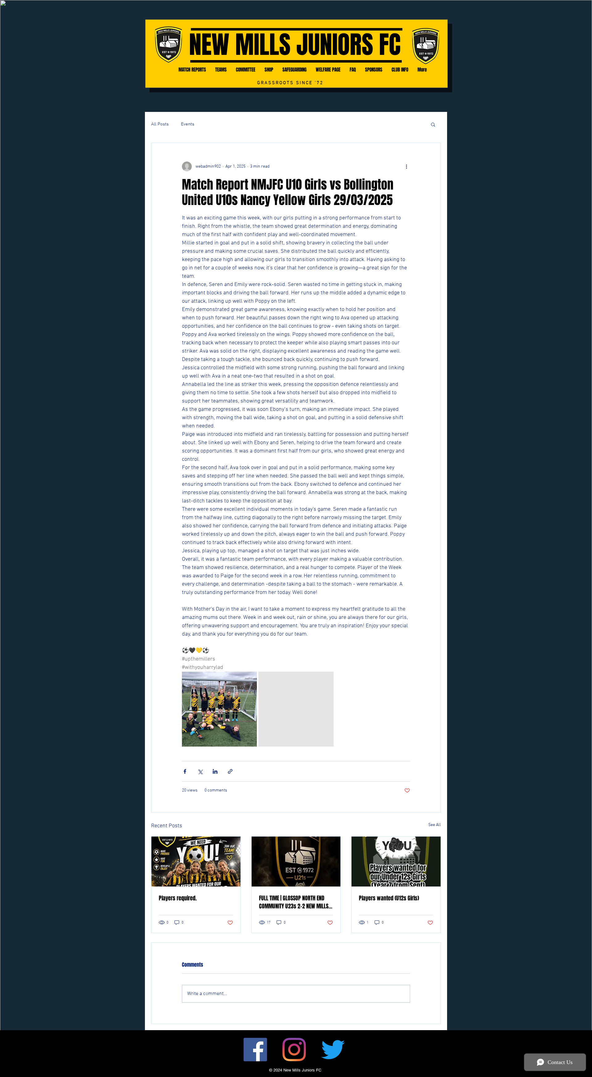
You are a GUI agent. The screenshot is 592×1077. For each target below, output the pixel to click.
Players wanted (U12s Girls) (389, 898)
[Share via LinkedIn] (215, 771)
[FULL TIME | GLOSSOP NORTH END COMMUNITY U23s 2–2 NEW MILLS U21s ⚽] (296, 862)
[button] (433, 124)
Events (187, 124)
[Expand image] (219, 709)
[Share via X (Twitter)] (200, 771)
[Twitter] (333, 1049)
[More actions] (406, 166)
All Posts (160, 124)
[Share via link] (230, 771)
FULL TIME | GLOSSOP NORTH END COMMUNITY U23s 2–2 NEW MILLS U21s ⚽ (293, 902)
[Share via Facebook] (185, 771)
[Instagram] (294, 1049)
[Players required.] (195, 862)
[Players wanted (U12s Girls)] (396, 862)
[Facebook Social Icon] (255, 1049)
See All (434, 825)
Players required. (178, 898)
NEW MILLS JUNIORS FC (295, 45)
